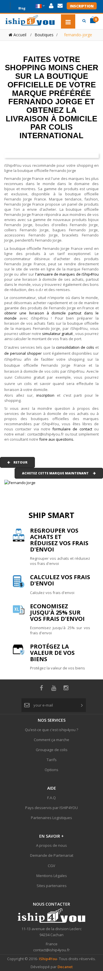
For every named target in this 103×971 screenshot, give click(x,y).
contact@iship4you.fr (51, 949)
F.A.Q (51, 797)
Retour (18, 462)
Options (51, 769)
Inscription (82, 6)
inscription (46, 395)
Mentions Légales (51, 875)
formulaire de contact (72, 429)
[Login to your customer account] (51, 5)
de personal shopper (23, 353)
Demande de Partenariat (51, 855)
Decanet (65, 966)
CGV (51, 865)
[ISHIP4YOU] (30, 20)
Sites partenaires (52, 885)
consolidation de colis (75, 347)
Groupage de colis (52, 749)
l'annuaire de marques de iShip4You (67, 274)
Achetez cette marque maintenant (57, 473)
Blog (21, 7)
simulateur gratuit (58, 333)
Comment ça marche (51, 739)
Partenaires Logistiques (51, 817)
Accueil (19, 34)
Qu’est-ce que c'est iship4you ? (51, 729)
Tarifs (52, 759)
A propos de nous (51, 845)
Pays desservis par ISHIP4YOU (51, 807)
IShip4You (47, 958)
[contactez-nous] (60, 5)
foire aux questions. (56, 439)
